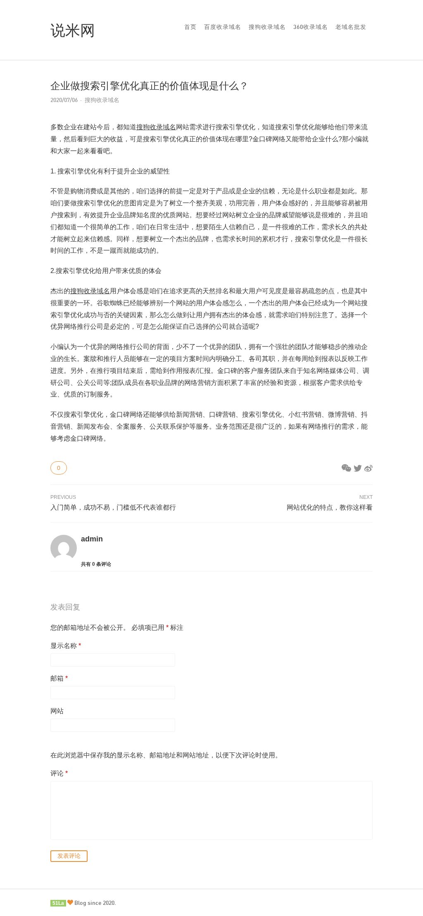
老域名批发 (350, 26)
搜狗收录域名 (267, 26)
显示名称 (65, 645)
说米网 (72, 30)
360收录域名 (310, 26)
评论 (59, 773)
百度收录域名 (222, 26)
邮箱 (59, 678)
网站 (57, 710)
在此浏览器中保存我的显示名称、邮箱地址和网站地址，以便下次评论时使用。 (166, 755)
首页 (190, 26)
